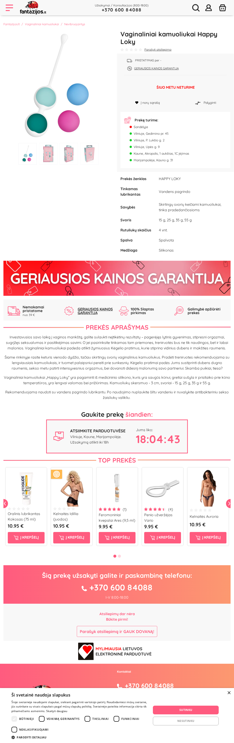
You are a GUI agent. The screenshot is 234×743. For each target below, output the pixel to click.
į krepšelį (29, 537)
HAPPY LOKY (170, 178)
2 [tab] (48, 154)
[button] (79, 737)
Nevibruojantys (74, 24)
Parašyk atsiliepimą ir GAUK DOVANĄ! (117, 631)
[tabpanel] (58, 85)
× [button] (229, 693)
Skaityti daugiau (56, 711)
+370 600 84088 (122, 10)
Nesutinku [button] (185, 721)
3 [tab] (69, 154)
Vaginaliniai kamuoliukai (42, 24)
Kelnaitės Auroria (204, 516)
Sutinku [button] (185, 710)
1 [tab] (28, 154)
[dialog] (117, 715)
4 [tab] (89, 154)
